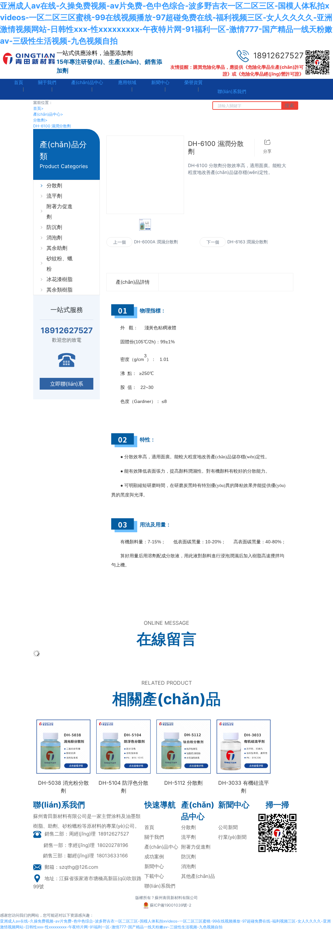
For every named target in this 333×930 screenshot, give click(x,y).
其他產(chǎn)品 (198, 876)
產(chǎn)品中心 (48, 114)
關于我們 (154, 837)
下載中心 (154, 876)
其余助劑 (57, 248)
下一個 (212, 242)
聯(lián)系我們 (159, 886)
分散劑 (40, 120)
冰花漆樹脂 (60, 279)
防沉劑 (54, 227)
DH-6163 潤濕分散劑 (247, 241)
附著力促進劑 (60, 211)
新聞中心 (154, 866)
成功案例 (154, 856)
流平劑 (54, 196)
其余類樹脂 (60, 289)
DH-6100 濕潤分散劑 (52, 125)
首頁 (38, 108)
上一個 (119, 242)
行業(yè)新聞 (232, 837)
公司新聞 (228, 827)
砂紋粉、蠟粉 (60, 263)
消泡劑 (54, 237)
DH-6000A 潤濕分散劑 (156, 241)
